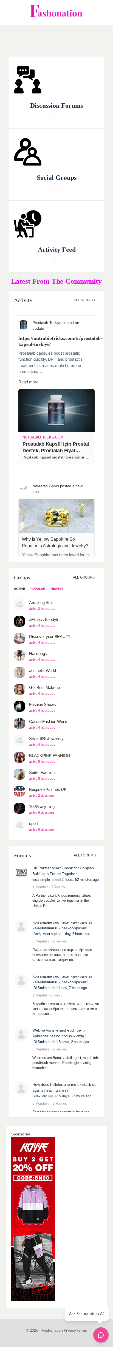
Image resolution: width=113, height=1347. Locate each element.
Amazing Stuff (41, 602)
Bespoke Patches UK (48, 789)
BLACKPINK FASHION (49, 755)
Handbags (38, 653)
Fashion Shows (42, 704)
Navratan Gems (45, 486)
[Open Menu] (8, 12)
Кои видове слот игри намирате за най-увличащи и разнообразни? (62, 925)
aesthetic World (42, 670)
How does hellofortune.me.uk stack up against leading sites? (64, 1087)
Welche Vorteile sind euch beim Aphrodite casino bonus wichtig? (59, 1033)
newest (57, 588)
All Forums (85, 855)
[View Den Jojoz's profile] (21, 1034)
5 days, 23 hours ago (75, 1096)
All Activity (85, 300)
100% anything (42, 806)
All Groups (84, 577)
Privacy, (70, 1330)
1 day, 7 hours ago (73, 988)
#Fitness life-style (44, 619)
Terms (82, 1330)
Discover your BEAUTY (49, 636)
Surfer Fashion (42, 772)
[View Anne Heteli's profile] (21, 1089)
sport (33, 823)
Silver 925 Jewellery (46, 738)
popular (37, 588)
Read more (28, 382)
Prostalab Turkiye (46, 322)
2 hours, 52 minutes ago (80, 880)
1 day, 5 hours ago (76, 934)
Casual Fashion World (48, 721)
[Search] (103, 12)
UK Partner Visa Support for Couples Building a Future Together (63, 871)
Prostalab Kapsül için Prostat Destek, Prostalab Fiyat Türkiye (55, 450)
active (19, 588)
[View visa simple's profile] (21, 872)
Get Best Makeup (44, 687)
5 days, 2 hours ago (74, 1042)
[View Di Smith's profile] (21, 926)
